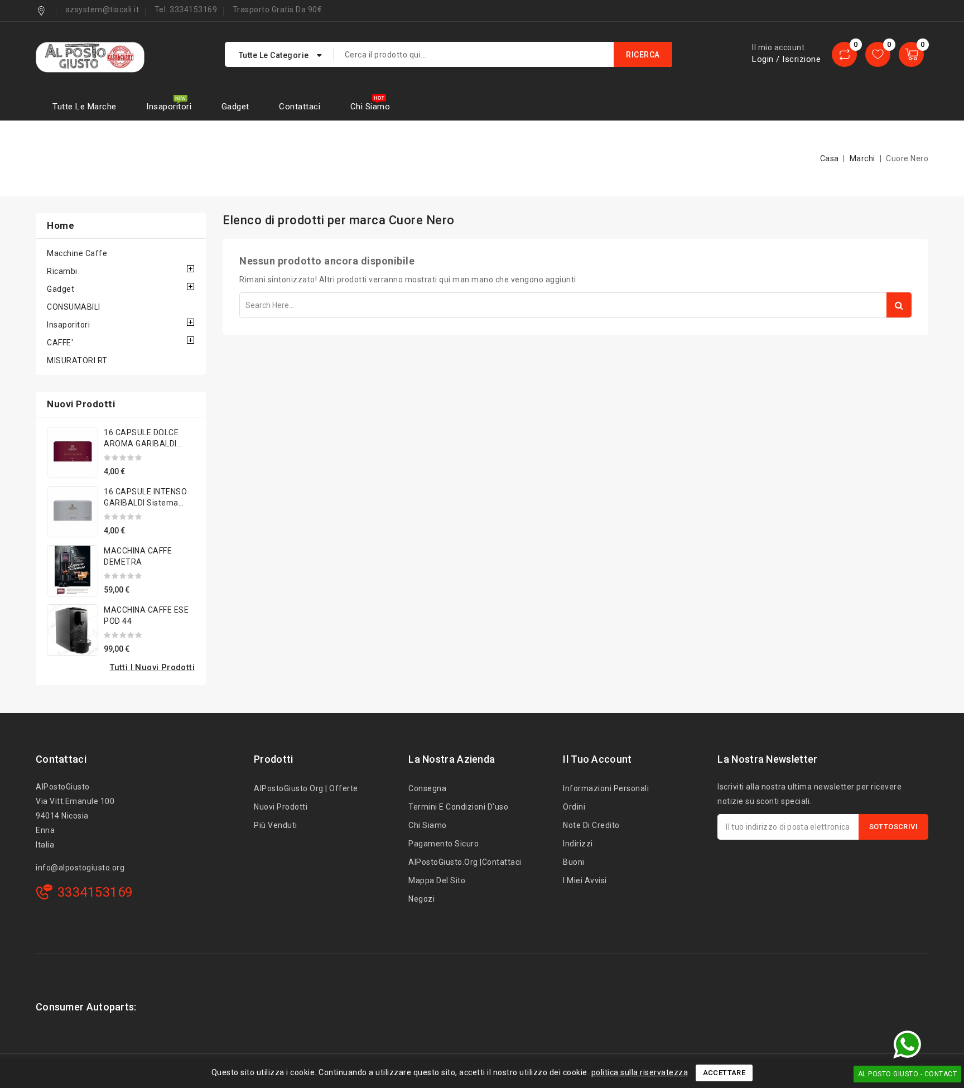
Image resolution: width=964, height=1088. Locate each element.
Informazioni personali (606, 788)
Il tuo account (597, 759)
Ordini (574, 806)
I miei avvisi (585, 880)
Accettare (724, 1072)
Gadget (235, 107)
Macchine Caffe (77, 253)
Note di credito (591, 825)
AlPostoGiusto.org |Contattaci (465, 862)
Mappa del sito (436, 880)
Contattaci (299, 107)
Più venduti (275, 825)
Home (60, 225)
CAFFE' (60, 342)
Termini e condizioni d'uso (458, 806)
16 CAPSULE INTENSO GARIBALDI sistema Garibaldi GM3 (145, 502)
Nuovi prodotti (280, 806)
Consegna (427, 788)
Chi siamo (370, 107)
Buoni (574, 862)
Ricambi (62, 271)
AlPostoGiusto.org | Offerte (306, 788)
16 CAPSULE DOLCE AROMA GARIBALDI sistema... (141, 443)
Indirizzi (578, 843)
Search (899, 304)
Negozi (421, 898)
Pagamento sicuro (443, 843)
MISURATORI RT (77, 360)
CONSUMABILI (73, 306)
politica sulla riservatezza (639, 1072)
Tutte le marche (84, 107)
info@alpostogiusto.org (80, 867)
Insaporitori (168, 107)
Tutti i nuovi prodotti (152, 667)
